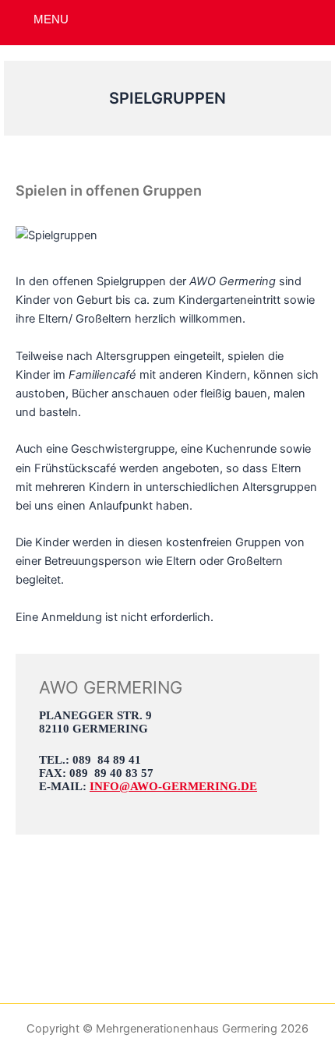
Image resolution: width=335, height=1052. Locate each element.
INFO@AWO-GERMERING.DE (173, 786)
